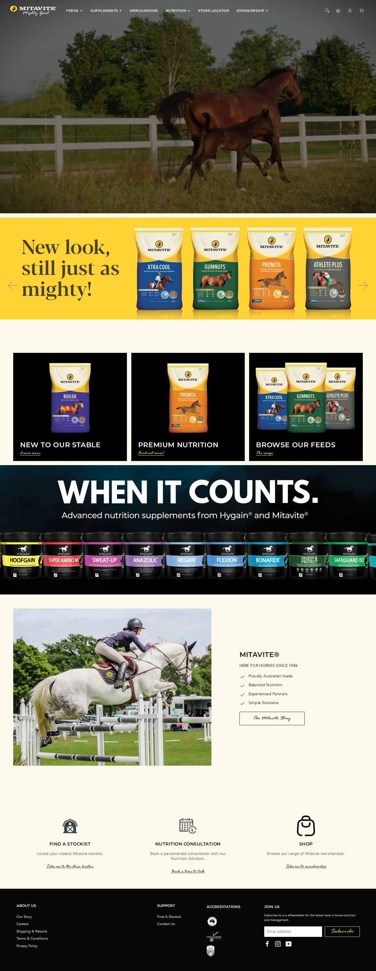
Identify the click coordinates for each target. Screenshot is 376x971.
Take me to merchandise (306, 866)
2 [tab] (192, 341)
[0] (361, 10)
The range (264, 454)
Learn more (30, 454)
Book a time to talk (188, 871)
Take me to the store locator (70, 866)
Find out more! (151, 454)
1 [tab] (186, 341)
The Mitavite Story (272, 718)
